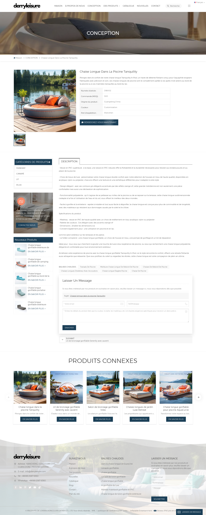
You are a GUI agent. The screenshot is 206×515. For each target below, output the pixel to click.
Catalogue (128, 6)
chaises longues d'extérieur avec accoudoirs (79, 271)
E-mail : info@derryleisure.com (32, 471)
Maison (58, 6)
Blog (71, 485)
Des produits (110, 6)
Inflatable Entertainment (141, 511)
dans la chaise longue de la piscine (117, 464)
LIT (17, 179)
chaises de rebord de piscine (155, 267)
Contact (155, 6)
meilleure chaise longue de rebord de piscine (119, 267)
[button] (9, 397)
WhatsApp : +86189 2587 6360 (32, 480)
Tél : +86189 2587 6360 (28, 476)
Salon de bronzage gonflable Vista (103, 408)
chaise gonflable (108, 472)
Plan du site (74, 494)
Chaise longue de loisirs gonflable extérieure (121, 494)
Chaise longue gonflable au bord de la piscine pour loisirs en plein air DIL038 (38, 274)
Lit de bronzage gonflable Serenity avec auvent (66, 408)
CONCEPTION (94, 6)
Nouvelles (142, 6)
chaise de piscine (139, 271)
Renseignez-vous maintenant (100, 122)
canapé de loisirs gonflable (113, 477)
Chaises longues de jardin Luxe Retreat (139, 408)
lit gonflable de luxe (110, 485)
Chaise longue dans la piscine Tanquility (87, 296)
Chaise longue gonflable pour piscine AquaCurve (176, 408)
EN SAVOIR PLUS (36, 251)
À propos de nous (75, 6)
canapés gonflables (110, 468)
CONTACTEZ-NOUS (26, 225)
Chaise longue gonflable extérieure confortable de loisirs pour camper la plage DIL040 (38, 303)
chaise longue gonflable (112, 481)
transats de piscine (87, 267)
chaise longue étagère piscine (114, 271)
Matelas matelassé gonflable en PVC (117, 489)
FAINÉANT (20, 168)
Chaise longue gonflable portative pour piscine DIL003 (37, 289)
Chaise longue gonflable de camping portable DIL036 (38, 260)
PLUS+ (19, 185)
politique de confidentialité (110, 511)
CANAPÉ (20, 174)
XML (93, 511)
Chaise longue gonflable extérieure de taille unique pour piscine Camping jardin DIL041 (38, 246)
